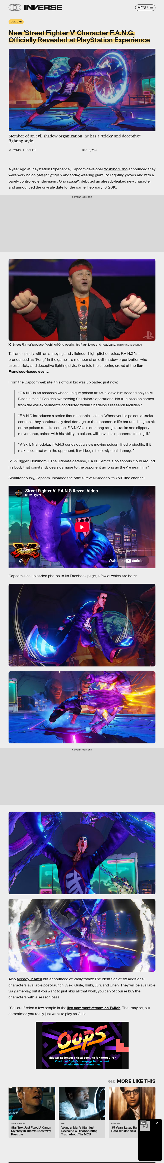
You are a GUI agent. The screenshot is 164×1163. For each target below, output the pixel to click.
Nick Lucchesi (26, 150)
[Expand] (143, 1122)
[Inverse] (43, 7)
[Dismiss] (157, 1122)
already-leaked (29, 979)
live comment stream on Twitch (93, 1008)
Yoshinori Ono (115, 169)
